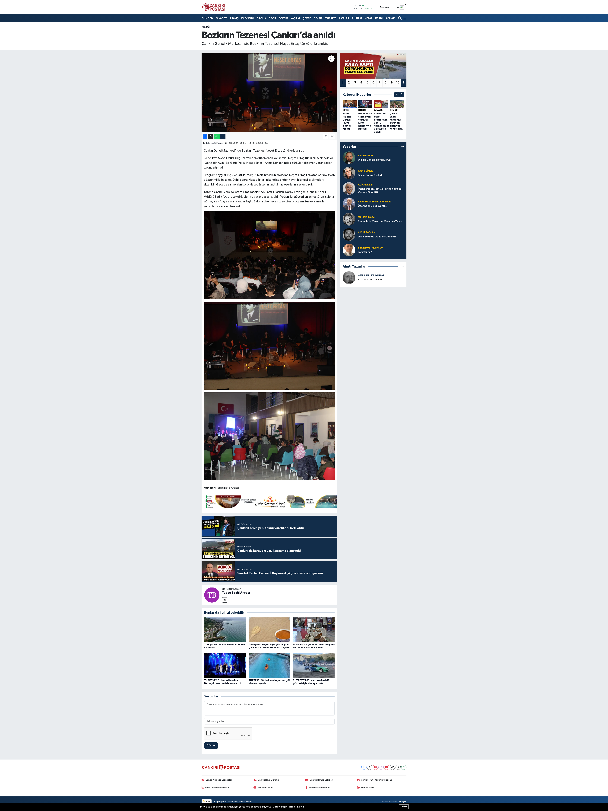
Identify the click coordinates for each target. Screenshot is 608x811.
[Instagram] (381, 767)
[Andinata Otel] (270, 501)
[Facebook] (364, 767)
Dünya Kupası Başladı (370, 175)
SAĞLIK (261, 18)
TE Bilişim (401, 801)
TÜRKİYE (330, 18)
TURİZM (357, 18)
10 (397, 82)
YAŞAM (295, 18)
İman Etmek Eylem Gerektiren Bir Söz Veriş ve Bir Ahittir (380, 191)
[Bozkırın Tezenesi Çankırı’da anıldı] (269, 92)
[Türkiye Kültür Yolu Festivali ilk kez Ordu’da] (225, 630)
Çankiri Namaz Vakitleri (321, 780)
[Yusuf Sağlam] (349, 234)
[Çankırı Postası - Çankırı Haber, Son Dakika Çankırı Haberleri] (213, 7)
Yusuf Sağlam (367, 232)
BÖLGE (318, 18)
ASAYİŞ (234, 18)
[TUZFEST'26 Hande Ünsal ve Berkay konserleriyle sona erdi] (225, 665)
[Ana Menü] (404, 18)
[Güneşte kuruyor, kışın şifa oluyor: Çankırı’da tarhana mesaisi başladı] (269, 630)
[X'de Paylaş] (210, 136)
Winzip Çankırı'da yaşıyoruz (374, 160)
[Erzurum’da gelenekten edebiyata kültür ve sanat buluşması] (314, 630)
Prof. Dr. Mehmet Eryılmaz (375, 202)
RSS (208, 801)
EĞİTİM (283, 18)
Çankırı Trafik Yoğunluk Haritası (376, 780)
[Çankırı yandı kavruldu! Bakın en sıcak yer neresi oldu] (397, 104)
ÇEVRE (307, 18)
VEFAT (369, 18)
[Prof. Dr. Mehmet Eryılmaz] (349, 203)
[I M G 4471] (269, 436)
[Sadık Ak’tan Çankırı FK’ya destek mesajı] (350, 104)
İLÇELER (344, 18)
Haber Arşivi (367, 787)
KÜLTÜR (206, 27)
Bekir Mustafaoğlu (370, 248)
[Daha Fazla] (222, 136)
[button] (396, 94)
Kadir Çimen (365, 171)
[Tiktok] (392, 767)
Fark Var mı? (365, 252)
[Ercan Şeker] (349, 157)
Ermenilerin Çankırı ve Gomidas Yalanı (380, 221)
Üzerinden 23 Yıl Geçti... (372, 206)
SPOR (272, 18)
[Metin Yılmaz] (349, 219)
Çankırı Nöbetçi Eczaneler (219, 780)
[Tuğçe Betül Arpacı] (211, 595)
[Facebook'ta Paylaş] (205, 136)
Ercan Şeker (365, 155)
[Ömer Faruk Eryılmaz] (349, 277)
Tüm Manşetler (265, 787)
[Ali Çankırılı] (349, 188)
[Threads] (398, 767)
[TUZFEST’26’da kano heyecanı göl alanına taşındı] (269, 665)
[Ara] (400, 18)
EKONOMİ (247, 18)
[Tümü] (402, 146)
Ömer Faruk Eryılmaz (371, 275)
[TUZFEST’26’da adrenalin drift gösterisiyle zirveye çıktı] (314, 665)
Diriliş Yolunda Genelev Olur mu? (377, 236)
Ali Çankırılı (365, 185)
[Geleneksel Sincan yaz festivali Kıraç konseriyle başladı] (365, 104)
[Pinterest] (375, 767)
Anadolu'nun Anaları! (370, 279)
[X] (369, 767)
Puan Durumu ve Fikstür (217, 787)
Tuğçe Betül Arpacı (214, 143)
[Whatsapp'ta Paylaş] (217, 136)
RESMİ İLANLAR (385, 18)
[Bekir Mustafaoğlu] (349, 250)
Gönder (211, 745)
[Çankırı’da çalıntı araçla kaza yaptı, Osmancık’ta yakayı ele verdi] (381, 104)
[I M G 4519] (269, 255)
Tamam (404, 806)
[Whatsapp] (403, 767)
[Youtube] (386, 767)
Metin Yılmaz (366, 217)
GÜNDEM (207, 18)
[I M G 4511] (269, 345)
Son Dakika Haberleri (319, 787)
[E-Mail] (224, 600)
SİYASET (221, 18)
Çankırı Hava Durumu (268, 780)
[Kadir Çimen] (349, 173)
